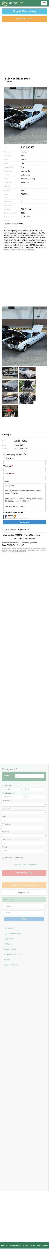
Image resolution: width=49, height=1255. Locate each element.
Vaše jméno (8, 458)
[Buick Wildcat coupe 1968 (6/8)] (10, 398)
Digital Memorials (11, 965)
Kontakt (7, 960)
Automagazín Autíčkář (13, 954)
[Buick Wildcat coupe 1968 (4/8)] (10, 386)
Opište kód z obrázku (12, 512)
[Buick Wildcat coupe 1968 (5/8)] (27, 386)
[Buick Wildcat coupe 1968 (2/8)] (10, 373)
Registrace (8, 939)
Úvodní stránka (10, 928)
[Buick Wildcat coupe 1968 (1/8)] (25, 115)
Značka (7, 775)
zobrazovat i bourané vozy (14, 858)
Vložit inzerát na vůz (25, 885)
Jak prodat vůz (10, 949)
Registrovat (24, 892)
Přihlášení (8, 944)
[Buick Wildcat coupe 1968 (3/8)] (27, 373)
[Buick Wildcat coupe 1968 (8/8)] (10, 411)
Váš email (8, 466)
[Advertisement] (24, 47)
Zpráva (6, 481)
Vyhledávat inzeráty (25, 11)
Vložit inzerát (25, 18)
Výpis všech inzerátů (12, 934)
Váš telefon (8, 474)
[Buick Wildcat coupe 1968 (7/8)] (27, 398)
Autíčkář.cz (5, 1245)
